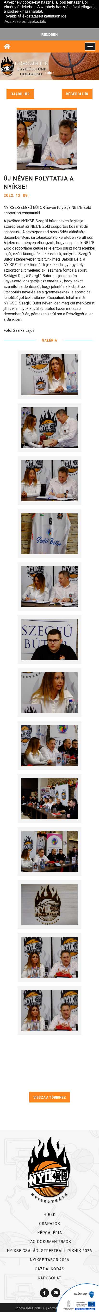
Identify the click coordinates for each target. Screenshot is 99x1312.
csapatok (49, 1223)
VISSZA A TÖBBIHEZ (49, 1097)
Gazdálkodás (49, 1269)
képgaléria (49, 1232)
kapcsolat (49, 1278)
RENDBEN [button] (49, 34)
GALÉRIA (49, 340)
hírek (49, 1214)
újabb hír (20, 94)
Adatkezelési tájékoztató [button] (25, 21)
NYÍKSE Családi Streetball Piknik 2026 (49, 1250)
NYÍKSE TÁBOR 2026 (49, 1260)
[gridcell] (49, 275)
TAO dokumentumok (49, 1241)
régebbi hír (77, 94)
